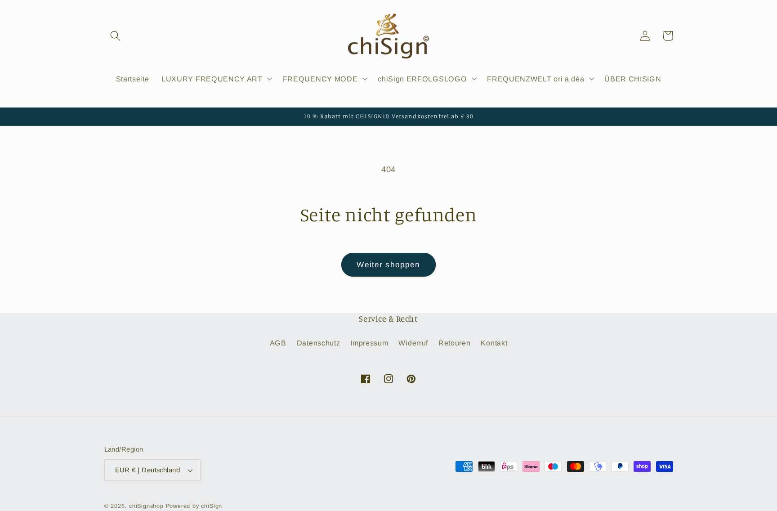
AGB (278, 343)
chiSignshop (146, 506)
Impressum (369, 343)
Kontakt (494, 343)
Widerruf (413, 343)
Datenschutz (318, 343)
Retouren (454, 343)
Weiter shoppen (388, 264)
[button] (115, 35)
